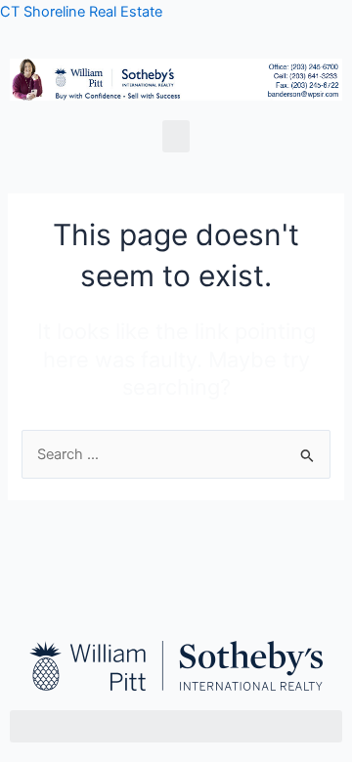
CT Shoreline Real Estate (81, 12)
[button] (176, 136)
